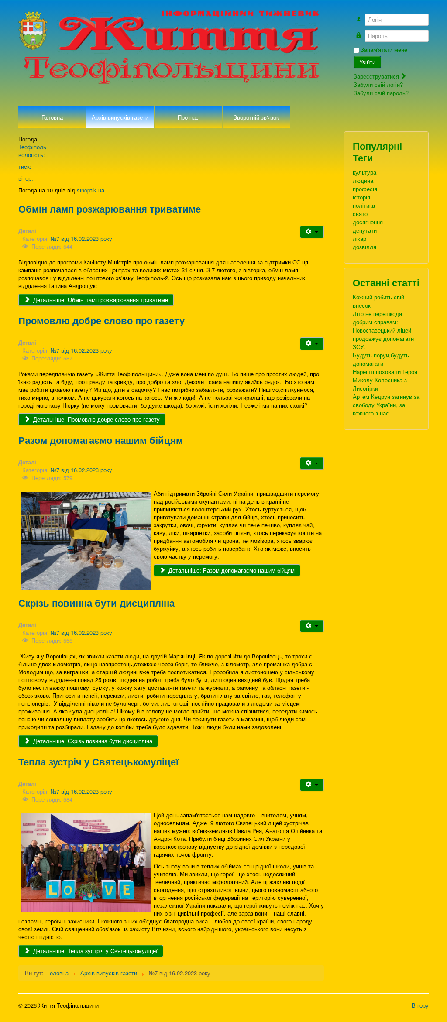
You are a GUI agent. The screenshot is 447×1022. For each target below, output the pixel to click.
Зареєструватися (377, 76)
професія (365, 189)
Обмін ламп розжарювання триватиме (109, 209)
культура (364, 172)
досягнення (368, 222)
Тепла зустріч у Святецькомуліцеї (98, 761)
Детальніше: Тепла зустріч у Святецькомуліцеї (94, 951)
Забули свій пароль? (381, 93)
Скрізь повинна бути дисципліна (96, 603)
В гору (420, 1005)
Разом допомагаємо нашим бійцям (100, 440)
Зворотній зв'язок (256, 117)
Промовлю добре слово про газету (101, 320)
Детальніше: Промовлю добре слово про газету (95, 419)
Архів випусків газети (120, 117)
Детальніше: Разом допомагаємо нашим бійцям (231, 570)
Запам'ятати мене (384, 50)
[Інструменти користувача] (312, 232)
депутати (365, 230)
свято (360, 213)
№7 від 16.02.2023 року (81, 238)
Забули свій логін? (378, 84)
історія (361, 197)
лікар (359, 238)
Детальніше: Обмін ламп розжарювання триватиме (99, 299)
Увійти (367, 62)
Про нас (188, 117)
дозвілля (364, 247)
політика (364, 205)
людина (363, 180)
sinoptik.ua (90, 190)
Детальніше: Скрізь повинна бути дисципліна (91, 741)
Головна (52, 117)
